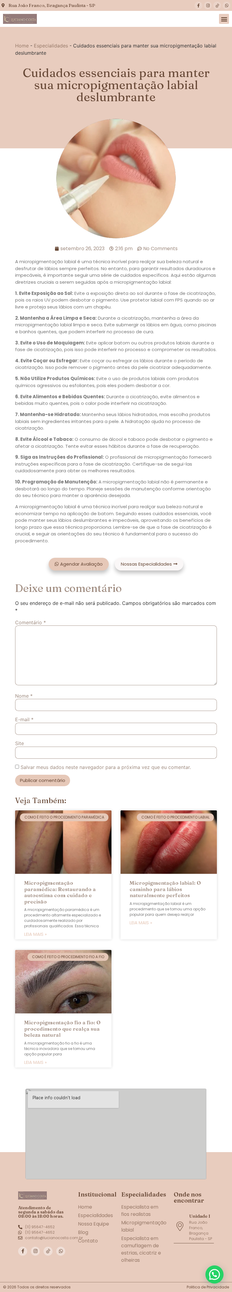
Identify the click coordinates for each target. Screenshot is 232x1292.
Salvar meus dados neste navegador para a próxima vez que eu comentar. (106, 767)
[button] (224, 19)
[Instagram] (208, 5)
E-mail (24, 719)
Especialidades (51, 46)
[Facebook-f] (198, 5)
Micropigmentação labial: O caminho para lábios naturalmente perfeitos (165, 889)
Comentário (30, 622)
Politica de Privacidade (208, 1287)
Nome (24, 695)
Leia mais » (35, 934)
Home (22, 46)
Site (19, 743)
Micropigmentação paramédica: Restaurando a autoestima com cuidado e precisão (60, 892)
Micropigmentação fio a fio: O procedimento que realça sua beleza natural (62, 1028)
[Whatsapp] (226, 5)
